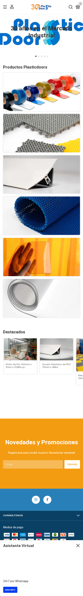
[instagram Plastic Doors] (36, 500)
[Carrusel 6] (41, 298)
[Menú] (5, 7)
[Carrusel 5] (41, 257)
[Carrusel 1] (41, 92)
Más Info (10, 590)
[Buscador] (70, 7)
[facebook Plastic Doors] (47, 500)
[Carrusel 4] (41, 216)
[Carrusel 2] (41, 133)
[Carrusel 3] (41, 174)
